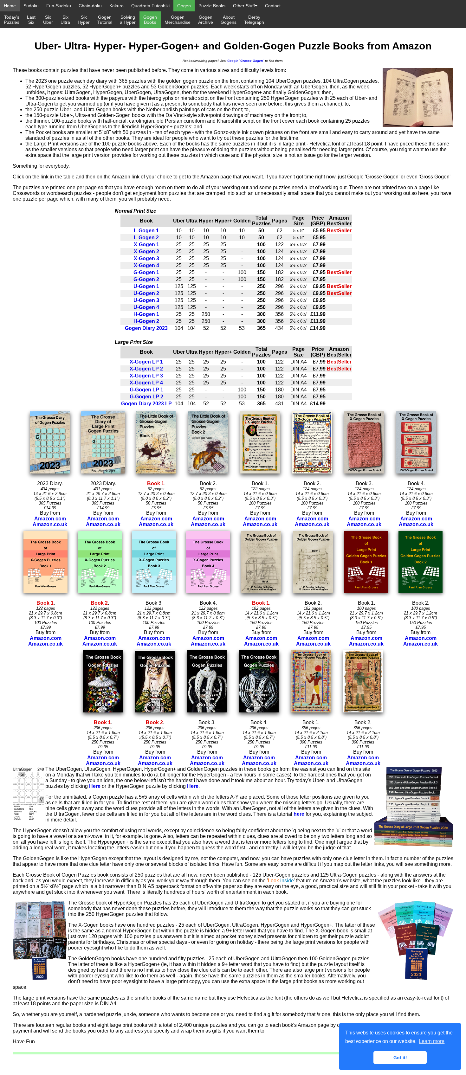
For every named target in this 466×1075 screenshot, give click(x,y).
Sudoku (31, 5)
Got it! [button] (400, 1057)
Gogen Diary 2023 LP (146, 403)
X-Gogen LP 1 (146, 361)
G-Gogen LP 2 (146, 396)
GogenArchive (205, 20)
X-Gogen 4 (146, 265)
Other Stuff (244, 5)
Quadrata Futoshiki (150, 5)
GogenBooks (150, 20)
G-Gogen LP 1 (146, 389)
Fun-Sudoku (58, 5)
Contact (273, 5)
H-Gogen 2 (146, 321)
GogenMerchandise (178, 20)
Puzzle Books (211, 5)
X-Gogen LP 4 (146, 382)
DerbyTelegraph (254, 20)
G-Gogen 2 (146, 279)
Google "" (245, 60)
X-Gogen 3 (146, 258)
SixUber (48, 20)
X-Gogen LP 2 (146, 368)
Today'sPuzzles (11, 20)
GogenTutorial (104, 20)
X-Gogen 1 (146, 244)
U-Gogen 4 (146, 307)
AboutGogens (228, 20)
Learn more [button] (431, 1041)
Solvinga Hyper (128, 20)
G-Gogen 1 (146, 272)
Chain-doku (90, 5)
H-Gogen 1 (146, 314)
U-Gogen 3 (146, 300)
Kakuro (116, 5)
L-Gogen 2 (146, 237)
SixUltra (65, 20)
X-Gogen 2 (146, 251)
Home (10, 5)
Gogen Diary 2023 (146, 328)
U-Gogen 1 (146, 286)
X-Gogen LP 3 (146, 375)
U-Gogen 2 (146, 293)
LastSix (31, 20)
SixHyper (84, 20)
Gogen (184, 5)
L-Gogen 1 (146, 230)
